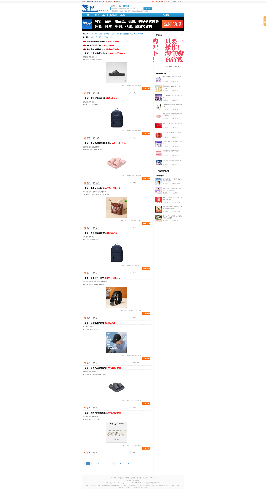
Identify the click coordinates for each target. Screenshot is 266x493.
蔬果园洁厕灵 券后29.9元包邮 (171, 151)
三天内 (100, 37)
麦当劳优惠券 (160, 485)
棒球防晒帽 (136, 362)
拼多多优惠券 (127, 11)
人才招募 (120, 478)
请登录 (96, 1)
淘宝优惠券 (114, 15)
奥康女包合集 (105, 188)
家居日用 (119, 34)
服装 (96, 34)
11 (120, 463)
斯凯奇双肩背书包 (104, 98)
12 (124, 463)
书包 (134, 138)
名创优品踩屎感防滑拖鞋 (109, 143)
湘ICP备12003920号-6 (133, 480)
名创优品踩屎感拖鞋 (106, 368)
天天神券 (123, 485)
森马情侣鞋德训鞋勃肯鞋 (103, 41)
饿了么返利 (144, 487)
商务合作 (152, 478)
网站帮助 (145, 478)
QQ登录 (117, 1)
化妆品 (100, 34)
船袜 (134, 452)
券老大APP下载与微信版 (159, 1)
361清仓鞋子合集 (100, 45)
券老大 (88, 485)
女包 (134, 228)
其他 (135, 34)
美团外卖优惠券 (176, 183)
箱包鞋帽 (126, 34)
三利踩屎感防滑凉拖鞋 (108, 53)
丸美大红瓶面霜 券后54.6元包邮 (172, 132)
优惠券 (96, 15)
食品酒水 (112, 34)
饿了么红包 (120, 11)
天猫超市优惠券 (143, 11)
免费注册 (101, 1)
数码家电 (106, 34)
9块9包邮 (140, 34)
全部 (92, 34)
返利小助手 (129, 487)
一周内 (106, 37)
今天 (96, 37)
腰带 (134, 317)
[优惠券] (95, 11)
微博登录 (110, 1)
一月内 (111, 37)
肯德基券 (122, 15)
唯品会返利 (137, 487)
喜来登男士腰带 (105, 278)
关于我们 (113, 478)
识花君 (133, 478)
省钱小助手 (122, 487)
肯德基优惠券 (106, 485)
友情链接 (126, 478)
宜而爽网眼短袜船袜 (106, 413)
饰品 (131, 34)
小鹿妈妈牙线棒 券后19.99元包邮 (172, 160)
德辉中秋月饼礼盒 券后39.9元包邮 (172, 123)
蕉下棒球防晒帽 (103, 323)
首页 (88, 15)
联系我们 (180, 1)
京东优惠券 (114, 11)
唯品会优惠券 (135, 11)
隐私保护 (139, 478)
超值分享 (105, 15)
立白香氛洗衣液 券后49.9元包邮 (172, 77)
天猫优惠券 (175, 128)
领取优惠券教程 (172, 1)
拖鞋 (134, 93)
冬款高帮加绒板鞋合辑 (103, 49)
